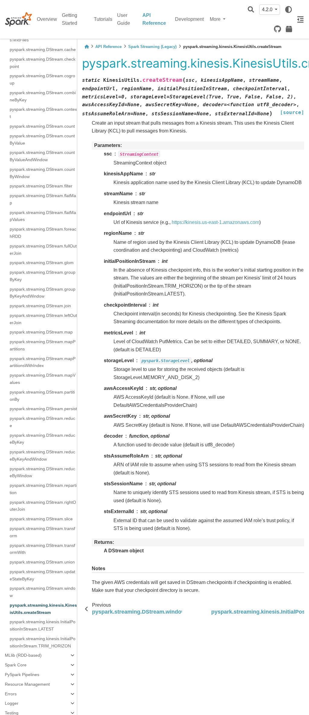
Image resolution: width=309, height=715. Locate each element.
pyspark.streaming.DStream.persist (43, 408)
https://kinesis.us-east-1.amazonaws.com (215, 222)
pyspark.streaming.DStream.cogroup (42, 79)
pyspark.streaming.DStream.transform (42, 532)
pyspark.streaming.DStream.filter (41, 186)
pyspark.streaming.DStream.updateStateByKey (42, 575)
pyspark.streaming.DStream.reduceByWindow (42, 472)
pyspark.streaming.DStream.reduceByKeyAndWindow (42, 455)
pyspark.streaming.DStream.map (41, 332)
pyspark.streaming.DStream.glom (42, 262)
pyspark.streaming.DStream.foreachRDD (43, 233)
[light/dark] (288, 10)
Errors (11, 693)
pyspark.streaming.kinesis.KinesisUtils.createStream (43, 609)
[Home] (86, 46)
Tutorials (103, 19)
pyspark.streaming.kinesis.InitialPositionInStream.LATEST (42, 625)
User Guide (123, 19)
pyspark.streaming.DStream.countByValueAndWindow (42, 156)
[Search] (250, 9)
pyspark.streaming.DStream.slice (41, 518)
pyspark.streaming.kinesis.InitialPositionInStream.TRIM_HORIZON (42, 642)
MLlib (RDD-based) (23, 655)
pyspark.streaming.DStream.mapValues (42, 379)
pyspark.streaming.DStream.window (42, 592)
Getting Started (69, 19)
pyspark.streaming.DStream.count (42, 126)
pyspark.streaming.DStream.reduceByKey (42, 439)
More (216, 19)
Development (189, 19)
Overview (47, 19)
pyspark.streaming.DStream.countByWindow (42, 173)
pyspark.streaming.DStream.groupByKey (42, 276)
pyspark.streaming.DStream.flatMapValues (43, 216)
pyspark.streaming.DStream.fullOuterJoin (43, 250)
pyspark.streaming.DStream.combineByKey (43, 96)
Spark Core (16, 664)
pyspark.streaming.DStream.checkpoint (42, 63)
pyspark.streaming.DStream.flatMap (43, 199)
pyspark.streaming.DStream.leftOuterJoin (43, 319)
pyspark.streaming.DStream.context (43, 113)
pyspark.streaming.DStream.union (42, 562)
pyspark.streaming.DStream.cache (43, 49)
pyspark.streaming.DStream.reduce (42, 422)
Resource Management (27, 684)
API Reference (154, 19)
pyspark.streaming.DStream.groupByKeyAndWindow (42, 293)
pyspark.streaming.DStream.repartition (43, 489)
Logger (11, 703)
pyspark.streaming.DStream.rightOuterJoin (43, 506)
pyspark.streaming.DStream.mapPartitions (42, 345)
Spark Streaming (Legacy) (152, 46)
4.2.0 (268, 9)
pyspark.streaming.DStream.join (40, 305)
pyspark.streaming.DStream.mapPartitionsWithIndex (42, 362)
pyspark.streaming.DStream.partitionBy (42, 396)
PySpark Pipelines (22, 674)
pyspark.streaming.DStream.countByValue (42, 139)
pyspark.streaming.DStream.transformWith (42, 549)
